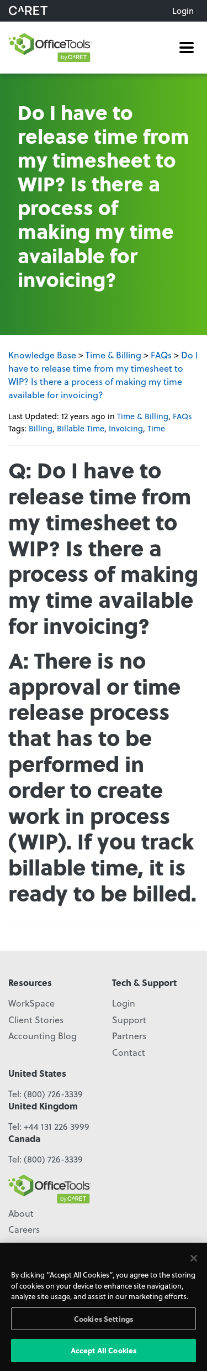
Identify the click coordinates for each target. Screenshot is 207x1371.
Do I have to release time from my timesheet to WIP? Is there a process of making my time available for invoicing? (103, 374)
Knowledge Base (42, 354)
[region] (103, 1307)
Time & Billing (113, 354)
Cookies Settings (103, 1318)
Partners (129, 1035)
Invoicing (126, 428)
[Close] (194, 1258)
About (21, 1213)
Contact (128, 1052)
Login (183, 10)
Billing (40, 428)
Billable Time (80, 428)
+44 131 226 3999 (56, 1126)
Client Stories (35, 1019)
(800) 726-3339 (53, 1093)
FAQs (161, 354)
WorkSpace (31, 1003)
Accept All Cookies (103, 1350)
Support (129, 1019)
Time (156, 428)
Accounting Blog (42, 1035)
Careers (24, 1229)
